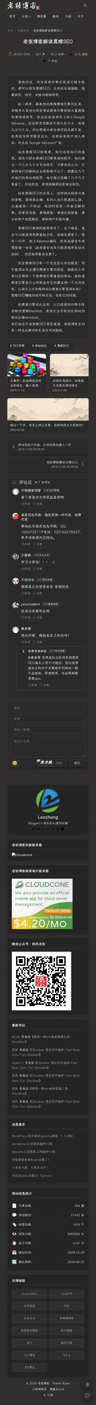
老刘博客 (66, 1330)
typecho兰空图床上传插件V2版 (33, 1151)
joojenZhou (29, 1293)
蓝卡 (29, 1343)
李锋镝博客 (66, 1318)
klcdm (16, 1037)
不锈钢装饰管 (31, 490)
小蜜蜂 (26, 555)
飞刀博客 (29, 1355)
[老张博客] (25, 5)
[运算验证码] (51, 763)
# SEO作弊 (17, 345)
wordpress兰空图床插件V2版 (32, 1144)
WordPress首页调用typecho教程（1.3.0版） (43, 1136)
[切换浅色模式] (87, 1384)
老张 (15, 1050)
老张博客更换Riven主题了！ (31, 1160)
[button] (45, 763)
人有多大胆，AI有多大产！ (30, 1167)
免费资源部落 (37, 651)
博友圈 (41, 16)
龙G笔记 (29, 1367)
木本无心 (29, 1318)
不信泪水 (27, 580)
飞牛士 (66, 1355)
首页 (12, 16)
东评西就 (29, 1306)
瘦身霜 (26, 629)
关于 (80, 16)
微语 (55, 16)
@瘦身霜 (34, 658)
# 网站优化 (39, 345)
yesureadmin (30, 604)
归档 (68, 16)
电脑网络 (23, 30)
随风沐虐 (66, 1343)
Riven (66, 1383)
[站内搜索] (85, 5)
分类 (25, 16)
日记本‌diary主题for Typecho (32, 1175)
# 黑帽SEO (61, 345)
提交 (77, 763)
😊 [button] (14, 763)
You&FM (66, 1293)
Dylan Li (18, 1063)
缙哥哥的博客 (29, 1330)
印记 (66, 1306)
